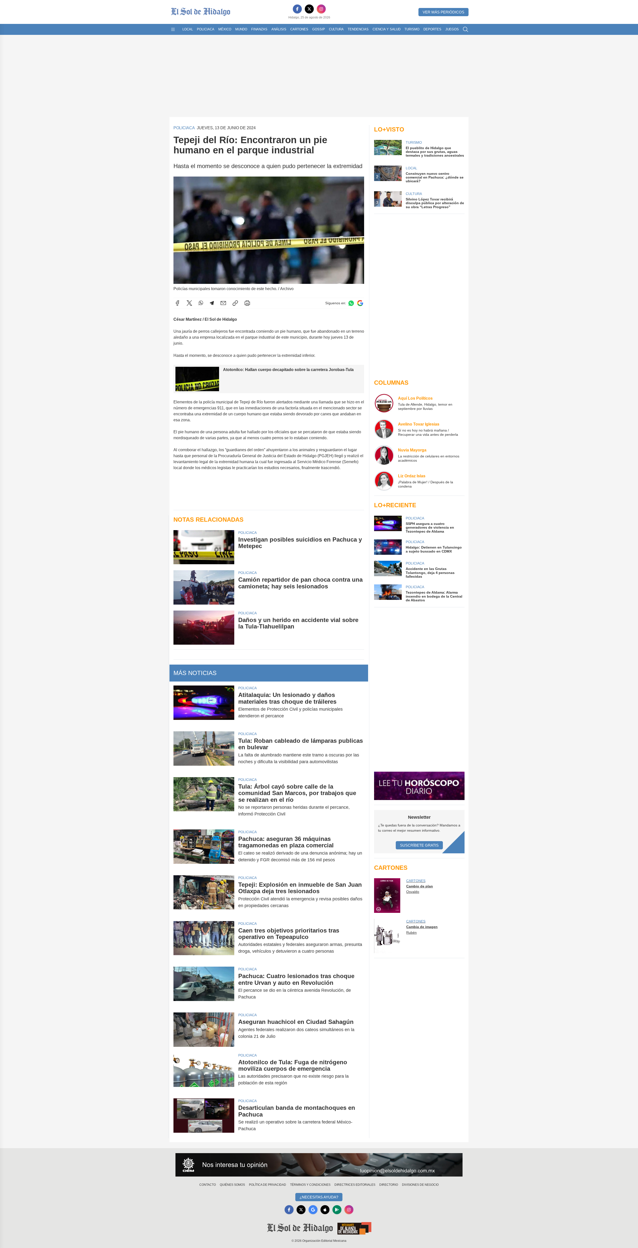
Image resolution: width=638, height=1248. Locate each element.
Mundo (241, 29)
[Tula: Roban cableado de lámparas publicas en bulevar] (203, 751)
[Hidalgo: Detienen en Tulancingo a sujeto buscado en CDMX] (387, 547)
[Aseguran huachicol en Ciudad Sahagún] (203, 1029)
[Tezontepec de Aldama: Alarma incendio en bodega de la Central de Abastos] (387, 593)
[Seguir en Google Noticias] (360, 303)
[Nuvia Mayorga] (384, 455)
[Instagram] (321, 8)
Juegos (452, 29)
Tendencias (358, 29)
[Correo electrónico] (223, 303)
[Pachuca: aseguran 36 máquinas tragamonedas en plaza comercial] (203, 849)
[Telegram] (211, 303)
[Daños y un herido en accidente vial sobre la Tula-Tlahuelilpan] (203, 628)
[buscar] (466, 29)
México (224, 29)
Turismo (411, 29)
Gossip (318, 29)
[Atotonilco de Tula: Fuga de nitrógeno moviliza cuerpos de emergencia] (203, 1073)
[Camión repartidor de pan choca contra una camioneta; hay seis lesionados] (203, 587)
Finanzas (259, 29)
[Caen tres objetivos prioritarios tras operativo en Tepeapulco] (203, 941)
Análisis (278, 29)
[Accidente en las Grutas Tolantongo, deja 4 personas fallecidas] (387, 569)
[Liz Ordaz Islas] (384, 481)
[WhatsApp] (200, 303)
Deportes (432, 29)
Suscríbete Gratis (419, 845)
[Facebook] (297, 8)
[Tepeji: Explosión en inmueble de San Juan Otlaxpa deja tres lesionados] (203, 895)
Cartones (299, 29)
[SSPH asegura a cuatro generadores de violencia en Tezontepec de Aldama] (387, 524)
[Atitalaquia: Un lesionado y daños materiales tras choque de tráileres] (203, 705)
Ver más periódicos (443, 12)
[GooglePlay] (336, 1209)
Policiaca (205, 29)
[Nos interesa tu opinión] (319, 1165)
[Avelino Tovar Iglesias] (384, 429)
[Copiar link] (235, 303)
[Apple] (324, 1209)
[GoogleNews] (313, 1209)
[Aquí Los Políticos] (384, 403)
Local (187, 29)
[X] (309, 8)
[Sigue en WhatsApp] (351, 303)
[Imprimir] (247, 303)
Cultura (336, 29)
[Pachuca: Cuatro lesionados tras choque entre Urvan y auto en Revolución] (203, 986)
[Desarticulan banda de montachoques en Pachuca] (203, 1118)
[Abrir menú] (172, 29)
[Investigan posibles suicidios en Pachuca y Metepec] (203, 547)
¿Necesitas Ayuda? (319, 1197)
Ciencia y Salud (386, 29)
